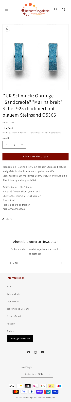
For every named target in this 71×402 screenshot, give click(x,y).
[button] (6, 9)
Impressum (13, 301)
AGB (9, 286)
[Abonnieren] (60, 263)
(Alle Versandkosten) (53, 133)
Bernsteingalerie (30, 397)
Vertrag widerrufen (20, 338)
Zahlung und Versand (18, 308)
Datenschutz (13, 293)
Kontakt (11, 323)
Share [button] (9, 218)
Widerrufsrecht (14, 316)
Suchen (11, 331)
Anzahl (5, 138)
